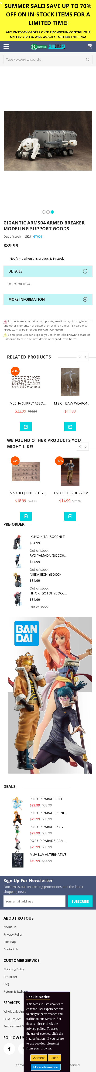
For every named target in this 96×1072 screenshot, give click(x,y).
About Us (9, 927)
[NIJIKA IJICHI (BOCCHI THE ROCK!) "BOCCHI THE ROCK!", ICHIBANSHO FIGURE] (18, 581)
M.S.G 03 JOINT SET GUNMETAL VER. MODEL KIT (28, 493)
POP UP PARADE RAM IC (49, 840)
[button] (44, 211)
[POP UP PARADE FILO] (18, 806)
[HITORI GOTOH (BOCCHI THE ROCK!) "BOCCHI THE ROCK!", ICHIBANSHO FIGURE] (18, 600)
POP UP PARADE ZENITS (49, 813)
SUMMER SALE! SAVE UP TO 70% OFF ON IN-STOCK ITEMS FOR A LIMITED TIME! (48, 14)
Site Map (9, 942)
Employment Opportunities (22, 1026)
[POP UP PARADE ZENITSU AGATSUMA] (18, 820)
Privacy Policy (13, 934)
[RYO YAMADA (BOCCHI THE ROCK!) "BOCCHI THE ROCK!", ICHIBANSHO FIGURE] (18, 562)
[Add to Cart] (26, 426)
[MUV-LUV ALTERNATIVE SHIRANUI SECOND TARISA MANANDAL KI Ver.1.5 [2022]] (18, 861)
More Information (26, 299)
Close (54, 1058)
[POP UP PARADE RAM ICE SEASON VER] (18, 848)
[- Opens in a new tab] (5, 334)
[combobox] (48, 59)
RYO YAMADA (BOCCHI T (49, 555)
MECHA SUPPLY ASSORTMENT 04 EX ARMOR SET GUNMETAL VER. (28, 403)
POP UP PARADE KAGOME (50, 827)
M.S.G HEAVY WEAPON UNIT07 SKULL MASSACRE (72, 403)
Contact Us (11, 949)
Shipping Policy (14, 969)
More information (45, 1067)
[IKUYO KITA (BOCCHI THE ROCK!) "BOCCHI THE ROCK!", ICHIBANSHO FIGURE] (18, 544)
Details (15, 271)
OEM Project (12, 1019)
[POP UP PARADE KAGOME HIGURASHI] (18, 834)
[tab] (48, 271)
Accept (40, 1058)
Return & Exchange (16, 991)
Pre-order (10, 977)
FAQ (6, 984)
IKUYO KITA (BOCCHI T (47, 536)
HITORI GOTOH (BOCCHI (49, 593)
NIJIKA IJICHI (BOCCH (46, 574)
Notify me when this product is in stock (37, 258)
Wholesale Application (19, 1011)
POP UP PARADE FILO (47, 799)
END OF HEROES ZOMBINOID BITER (72, 493)
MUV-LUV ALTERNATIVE (48, 854)
